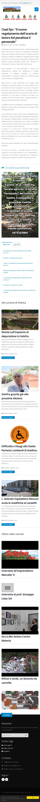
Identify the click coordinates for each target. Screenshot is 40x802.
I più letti (7, 244)
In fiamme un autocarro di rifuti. (13, 285)
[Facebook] (3, 779)
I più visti (17, 244)
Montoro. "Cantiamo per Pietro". (13, 258)
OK (33, 797)
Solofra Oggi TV (7, 745)
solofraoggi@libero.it (25, 3)
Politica (23, 45)
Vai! (26, 735)
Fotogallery (6, 751)
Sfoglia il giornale (8, 748)
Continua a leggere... (8, 357)
